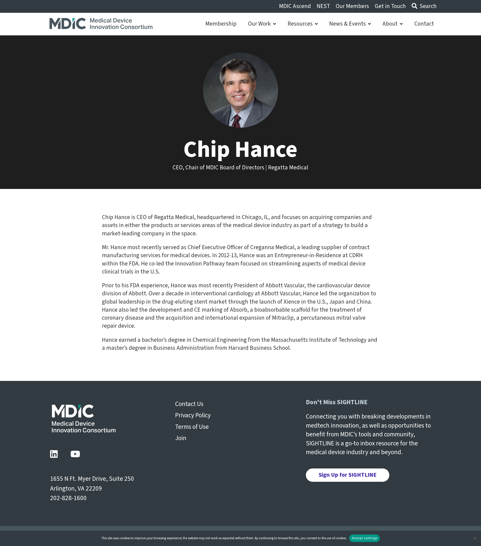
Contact (424, 24)
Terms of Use (192, 426)
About (390, 24)
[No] (474, 538)
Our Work (259, 24)
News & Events (347, 24)
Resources (300, 24)
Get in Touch (390, 6)
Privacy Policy (193, 415)
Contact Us (189, 403)
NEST (323, 6)
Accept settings (365, 538)
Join (180, 438)
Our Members (352, 6)
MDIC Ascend (295, 6)
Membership (220, 24)
